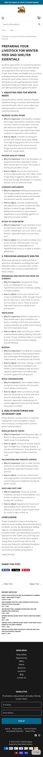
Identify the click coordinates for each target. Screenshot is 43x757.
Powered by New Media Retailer (21, 744)
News (12, 30)
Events (21, 664)
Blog (21, 674)
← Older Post (7, 584)
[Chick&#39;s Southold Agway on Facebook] (36, 735)
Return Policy (30, 731)
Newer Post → (35, 584)
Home (4, 30)
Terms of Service (30, 729)
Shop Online (21, 654)
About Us (21, 668)
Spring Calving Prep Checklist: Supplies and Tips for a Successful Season (20, 630)
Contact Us (21, 677)
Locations (22, 671)
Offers (21, 661)
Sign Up (21, 721)
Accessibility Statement (14, 731)
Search (7, 729)
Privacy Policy (17, 729)
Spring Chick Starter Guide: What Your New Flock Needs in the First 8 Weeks (21, 624)
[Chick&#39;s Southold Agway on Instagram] (39, 735)
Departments (21, 658)
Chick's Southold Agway (23, 742)
